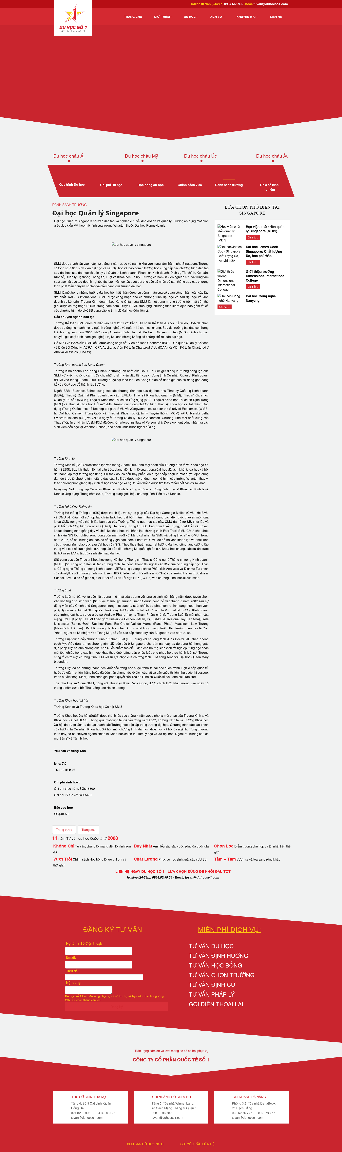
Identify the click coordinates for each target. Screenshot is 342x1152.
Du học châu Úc (200, 155)
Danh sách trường (229, 185)
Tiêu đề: (72, 971)
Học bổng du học (151, 185)
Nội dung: (73, 982)
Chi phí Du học (111, 185)
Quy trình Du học (72, 184)
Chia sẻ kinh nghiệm (269, 187)
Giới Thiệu (162, 16)
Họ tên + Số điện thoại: (83, 943)
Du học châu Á (68, 155)
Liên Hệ (276, 16)
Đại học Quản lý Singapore (95, 212)
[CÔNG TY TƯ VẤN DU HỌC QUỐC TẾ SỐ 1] (73, 18)
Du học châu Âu (272, 155)
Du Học (190, 16)
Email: (70, 957)
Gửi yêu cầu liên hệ (197, 1144)
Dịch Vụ (216, 16)
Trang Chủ (133, 16)
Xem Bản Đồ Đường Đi (145, 1144)
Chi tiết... (253, 237)
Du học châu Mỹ (141, 155)
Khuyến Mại (246, 16)
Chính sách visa (190, 185)
